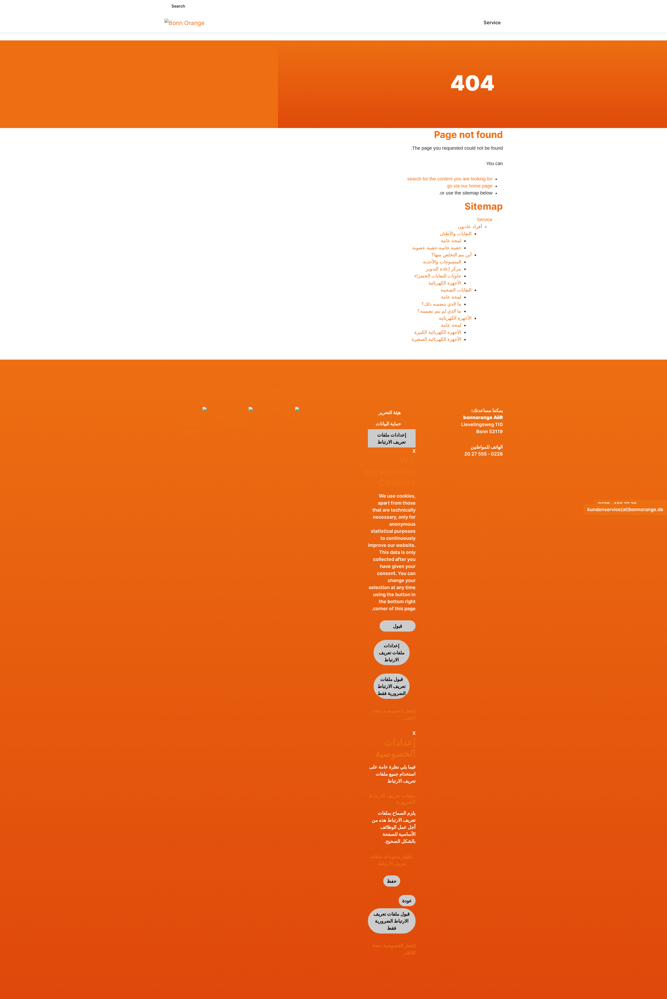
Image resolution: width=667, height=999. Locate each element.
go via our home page (469, 186)
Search (178, 6)
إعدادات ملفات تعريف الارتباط (391, 438)
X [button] (414, 451)
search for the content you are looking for (449, 178)
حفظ (392, 881)
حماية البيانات (388, 423)
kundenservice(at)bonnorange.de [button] (625, 509)
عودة (407, 900)
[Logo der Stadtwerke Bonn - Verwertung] (232, 417)
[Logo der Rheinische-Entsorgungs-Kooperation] (185, 421)
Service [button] (492, 22)
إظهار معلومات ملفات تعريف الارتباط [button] (391, 860)
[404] (184, 22)
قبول (397, 626)
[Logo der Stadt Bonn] (278, 414)
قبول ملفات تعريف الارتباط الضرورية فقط (392, 686)
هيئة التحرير (390, 412)
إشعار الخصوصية (399, 710)
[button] (166, 6)
